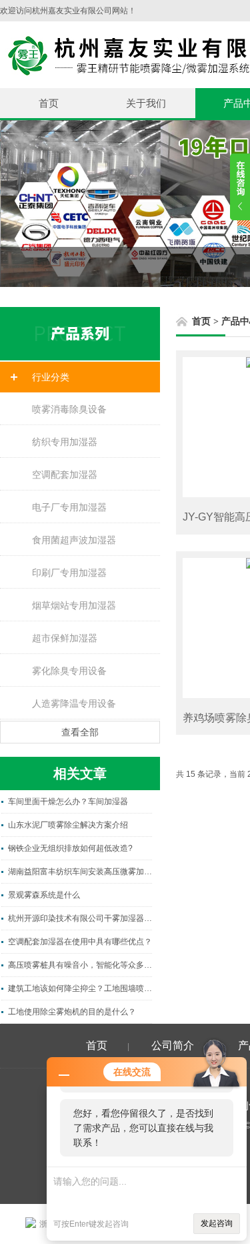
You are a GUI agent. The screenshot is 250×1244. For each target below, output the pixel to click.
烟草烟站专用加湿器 (74, 605)
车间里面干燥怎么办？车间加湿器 (68, 801)
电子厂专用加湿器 (69, 507)
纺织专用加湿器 (64, 441)
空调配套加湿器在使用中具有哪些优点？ (80, 941)
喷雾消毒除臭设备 (69, 409)
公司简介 (172, 1045)
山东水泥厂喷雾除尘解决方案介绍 (68, 825)
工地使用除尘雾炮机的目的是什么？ (72, 1011)
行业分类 (50, 377)
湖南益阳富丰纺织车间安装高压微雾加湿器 (80, 871)
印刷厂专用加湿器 (69, 572)
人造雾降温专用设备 (74, 703)
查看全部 (80, 732)
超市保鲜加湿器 (64, 638)
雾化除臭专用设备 (69, 670)
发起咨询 (217, 1223)
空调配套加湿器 (64, 474)
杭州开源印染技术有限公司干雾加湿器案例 (80, 918)
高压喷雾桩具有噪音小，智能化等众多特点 (80, 965)
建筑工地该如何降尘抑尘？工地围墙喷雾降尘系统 (80, 988)
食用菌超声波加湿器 (74, 540)
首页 (49, 103)
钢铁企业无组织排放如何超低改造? (70, 848)
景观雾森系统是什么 (44, 895)
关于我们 (146, 103)
